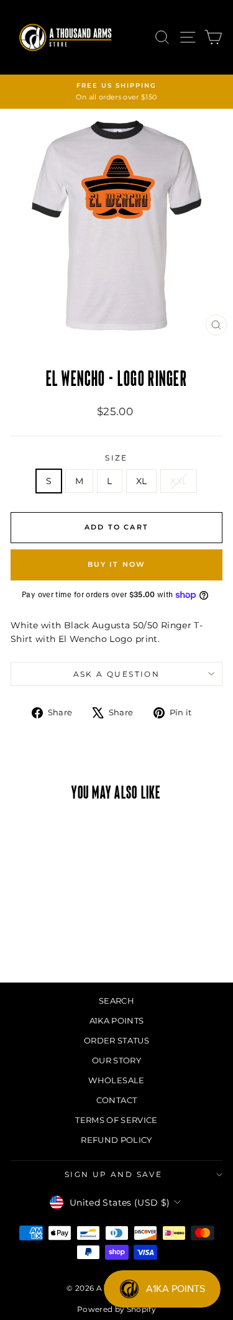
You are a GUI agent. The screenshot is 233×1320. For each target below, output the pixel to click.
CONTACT (116, 1100)
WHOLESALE (116, 1080)
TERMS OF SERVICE (116, 1120)
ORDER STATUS (116, 1040)
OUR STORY (116, 1060)
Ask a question (116, 674)
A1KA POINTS (116, 1020)
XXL (178, 481)
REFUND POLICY (116, 1140)
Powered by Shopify (116, 1309)
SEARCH (116, 1001)
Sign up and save (113, 1174)
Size (116, 457)
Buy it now (117, 564)
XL (141, 481)
